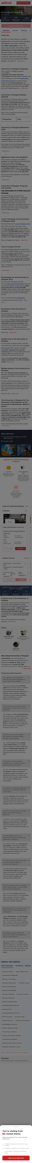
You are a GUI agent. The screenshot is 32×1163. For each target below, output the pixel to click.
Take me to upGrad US (16, 1158)
